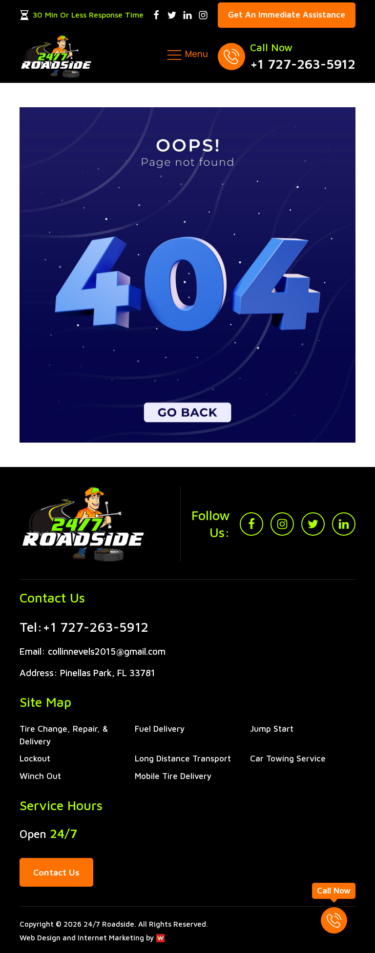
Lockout (35, 758)
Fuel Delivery (160, 729)
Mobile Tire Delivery (173, 776)
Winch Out (40, 776)
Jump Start (271, 729)
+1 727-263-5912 (302, 64)
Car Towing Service (288, 758)
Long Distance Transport (183, 758)
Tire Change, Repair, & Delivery (64, 735)
